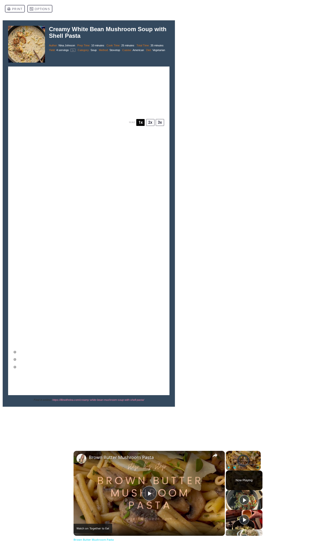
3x (160, 122)
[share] (215, 455)
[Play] (229, 467)
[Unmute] (235, 467)
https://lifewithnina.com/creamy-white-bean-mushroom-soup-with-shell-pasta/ (98, 399)
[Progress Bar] (243, 464)
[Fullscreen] (258, 467)
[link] (81, 459)
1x (140, 122)
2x (150, 122)
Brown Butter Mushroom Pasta (121, 457)
